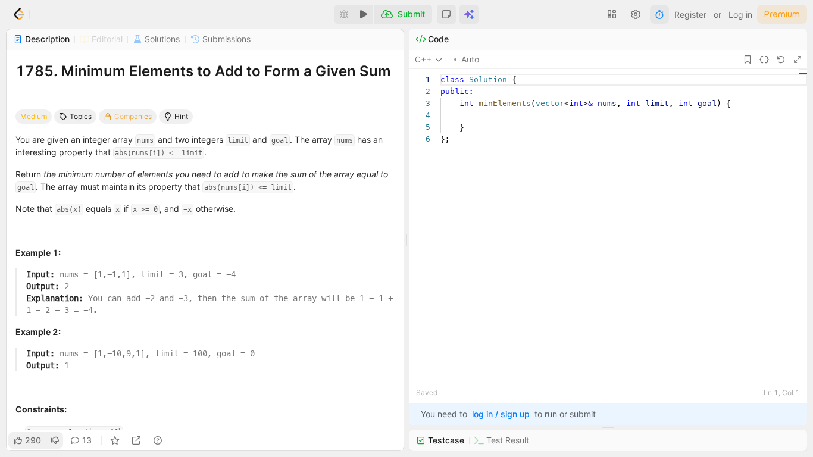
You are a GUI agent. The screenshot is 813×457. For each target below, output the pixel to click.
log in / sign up (501, 414)
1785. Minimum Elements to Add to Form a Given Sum (203, 71)
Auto (470, 59)
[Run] (363, 14)
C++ (423, 59)
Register (690, 15)
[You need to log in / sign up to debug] (344, 14)
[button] (446, 14)
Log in (740, 15)
